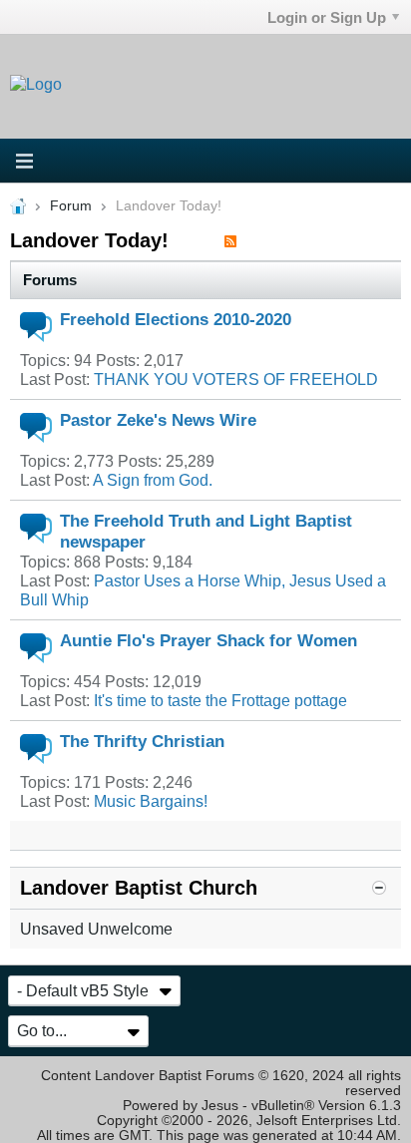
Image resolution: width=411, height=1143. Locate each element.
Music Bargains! (150, 801)
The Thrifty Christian (142, 741)
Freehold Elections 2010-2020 (175, 319)
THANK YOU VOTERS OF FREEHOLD (236, 379)
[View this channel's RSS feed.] (230, 240)
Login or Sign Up (326, 17)
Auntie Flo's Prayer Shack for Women (208, 640)
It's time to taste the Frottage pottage (220, 700)
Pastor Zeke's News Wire (158, 420)
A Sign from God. (152, 480)
